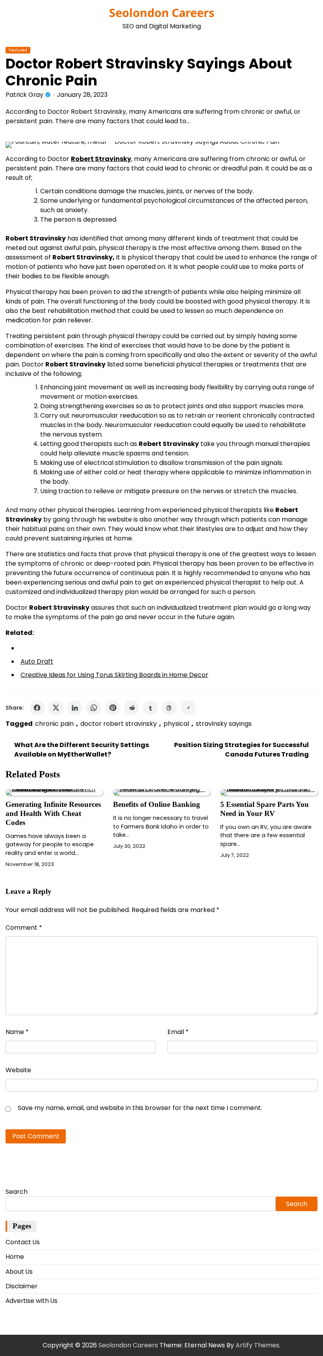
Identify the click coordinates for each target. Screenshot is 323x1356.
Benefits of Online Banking (156, 804)
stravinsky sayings (224, 723)
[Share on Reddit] (131, 707)
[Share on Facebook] (37, 707)
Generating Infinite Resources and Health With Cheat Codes (53, 813)
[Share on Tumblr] (150, 707)
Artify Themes (257, 1345)
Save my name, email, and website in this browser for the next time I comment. (140, 1107)
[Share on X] (55, 707)
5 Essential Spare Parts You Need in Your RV (264, 809)
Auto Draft (36, 661)
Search (17, 1191)
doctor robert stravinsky (118, 723)
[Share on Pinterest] (112, 707)
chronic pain (54, 723)
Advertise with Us (32, 1301)
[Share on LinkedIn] (74, 707)
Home (15, 1256)
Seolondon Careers (161, 12)
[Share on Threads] (169, 707)
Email (178, 1031)
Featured (18, 50)
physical (176, 723)
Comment (24, 927)
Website (18, 1070)
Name (17, 1031)
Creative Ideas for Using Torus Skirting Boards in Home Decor (114, 674)
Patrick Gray (24, 95)
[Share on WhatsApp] (93, 707)
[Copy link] (188, 707)
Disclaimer (21, 1286)
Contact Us (23, 1242)
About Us (19, 1271)
